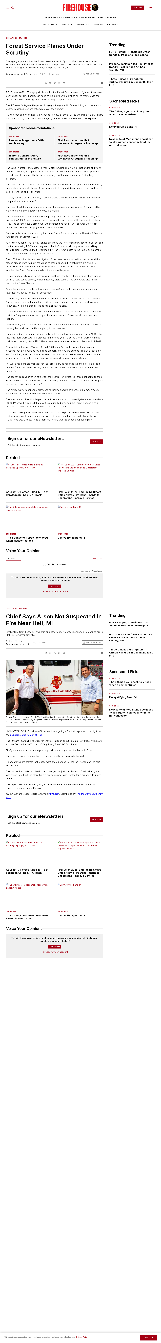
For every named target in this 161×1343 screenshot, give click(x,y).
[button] (8, 8)
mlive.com (53, 794)
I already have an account (55, 591)
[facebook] (45, 83)
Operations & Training (16, 38)
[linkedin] (50, 83)
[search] (13, 8)
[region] (54, 564)
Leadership (67, 25)
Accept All (149, 1338)
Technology (83, 25)
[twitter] (54, 83)
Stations (98, 25)
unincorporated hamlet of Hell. (26, 735)
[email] (64, 83)
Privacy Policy (82, 1337)
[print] (102, 83)
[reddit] (59, 83)
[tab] (13, 559)
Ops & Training (50, 25)
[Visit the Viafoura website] (96, 571)
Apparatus (112, 25)
